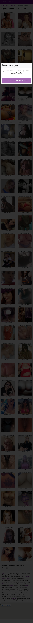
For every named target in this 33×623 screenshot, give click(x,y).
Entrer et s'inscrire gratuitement (16, 80)
